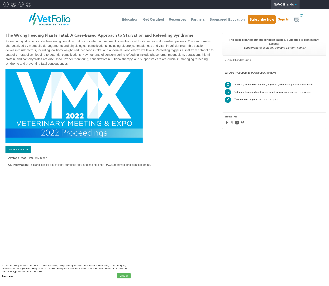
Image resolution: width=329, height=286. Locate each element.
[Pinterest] (243, 122)
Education (130, 19)
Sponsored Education (227, 19)
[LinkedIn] (237, 122)
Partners (198, 19)
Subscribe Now (261, 19)
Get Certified (153, 19)
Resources (177, 19)
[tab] (18, 149)
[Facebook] (227, 122)
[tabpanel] (109, 162)
